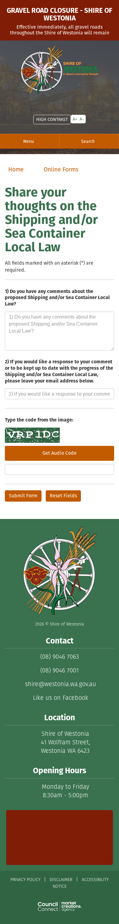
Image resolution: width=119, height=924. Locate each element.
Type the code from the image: (39, 420)
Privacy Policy (25, 879)
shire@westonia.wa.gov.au (59, 684)
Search (88, 141)
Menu (28, 141)
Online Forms (61, 169)
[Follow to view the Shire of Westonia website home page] (59, 570)
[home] (59, 69)
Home (16, 169)
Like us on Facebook (59, 697)
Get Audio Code (59, 453)
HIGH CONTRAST (52, 119)
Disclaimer (61, 879)
